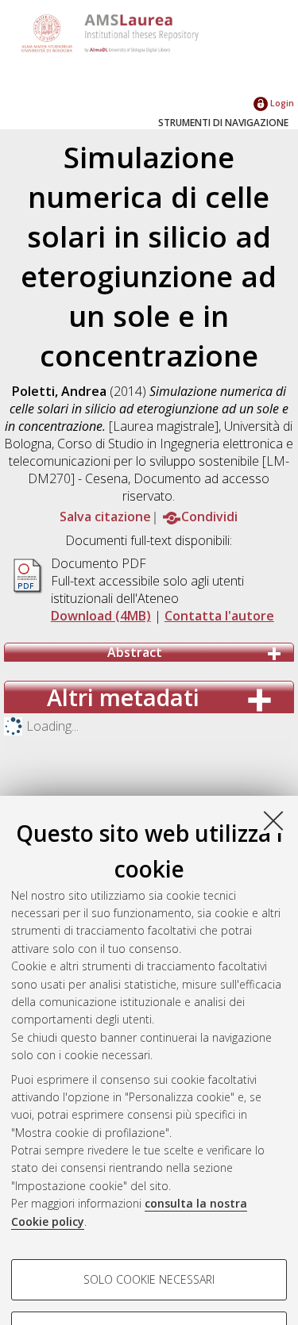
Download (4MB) (101, 615)
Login (281, 103)
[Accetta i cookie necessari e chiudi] (273, 820)
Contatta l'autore (219, 615)
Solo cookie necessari (149, 1279)
